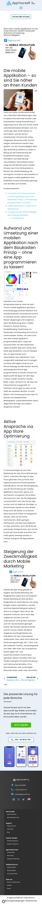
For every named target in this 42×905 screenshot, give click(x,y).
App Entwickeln (11, 867)
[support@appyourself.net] (12, 794)
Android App (10, 852)
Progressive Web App (13, 859)
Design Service (11, 826)
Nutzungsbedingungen (15, 901)
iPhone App (10, 855)
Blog (8, 832)
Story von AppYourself (13, 882)
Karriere (9, 885)
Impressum (29, 897)
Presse (9, 888)
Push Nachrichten (12, 873)
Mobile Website (11, 870)
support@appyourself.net (22, 794)
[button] (21, 16)
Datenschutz (31, 901)
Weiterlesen (17, 218)
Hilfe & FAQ (10, 829)
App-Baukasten (12, 814)
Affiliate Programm (12, 841)
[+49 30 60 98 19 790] (12, 789)
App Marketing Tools (13, 817)
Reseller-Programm (13, 844)
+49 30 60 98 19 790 (21, 790)
